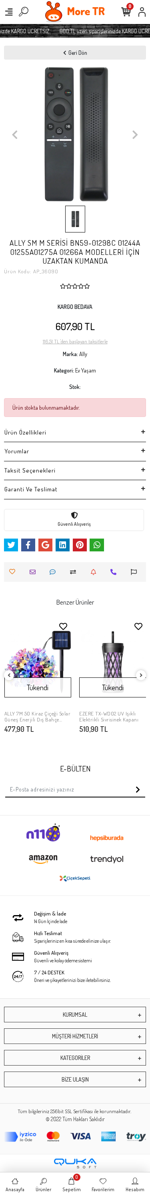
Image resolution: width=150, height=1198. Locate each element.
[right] (141, 675)
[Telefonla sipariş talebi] (115, 572)
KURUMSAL (75, 1014)
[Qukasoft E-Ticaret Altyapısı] (75, 1163)
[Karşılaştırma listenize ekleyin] (75, 572)
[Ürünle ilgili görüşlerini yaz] (55, 572)
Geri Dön (77, 52)
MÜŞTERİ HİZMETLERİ (75, 1036)
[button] (14, 135)
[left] (9, 675)
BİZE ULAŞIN (75, 1079)
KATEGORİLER (75, 1057)
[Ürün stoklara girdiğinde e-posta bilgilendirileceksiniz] (95, 572)
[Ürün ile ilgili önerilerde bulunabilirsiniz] (136, 572)
